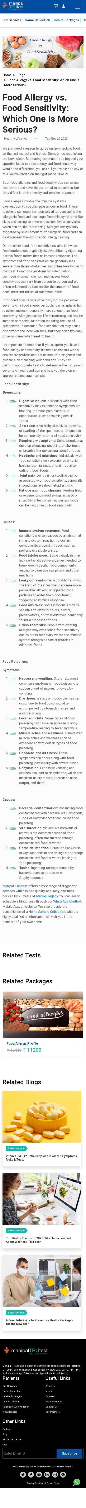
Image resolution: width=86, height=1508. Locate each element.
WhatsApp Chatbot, (67, 901)
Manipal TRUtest (15, 886)
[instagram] (55, 1475)
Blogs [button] (20, 75)
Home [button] (7, 75)
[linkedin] (47, 1475)
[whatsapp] (63, 1475)
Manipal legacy (47, 896)
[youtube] (39, 1475)
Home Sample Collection (47, 912)
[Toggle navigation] (77, 7)
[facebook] (31, 1475)
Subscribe (69, 1453)
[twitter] (23, 1475)
